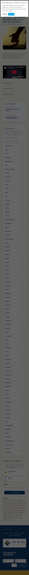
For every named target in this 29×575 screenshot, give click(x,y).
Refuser (5, 14)
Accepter (11, 14)
